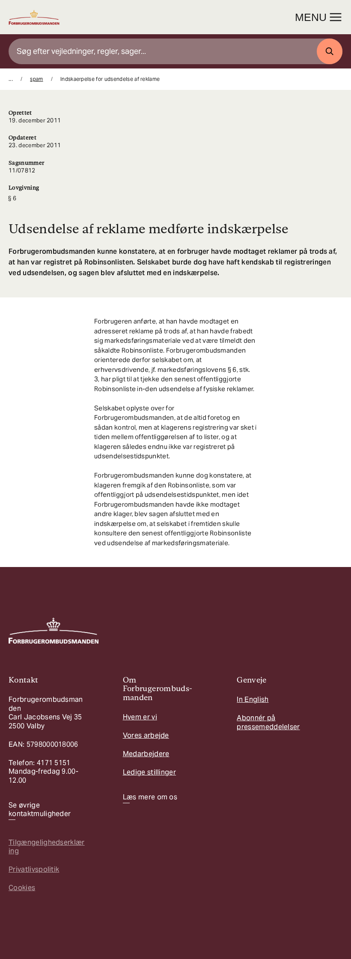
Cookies (22, 887)
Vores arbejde (146, 735)
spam (36, 79)
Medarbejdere (146, 753)
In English (252, 699)
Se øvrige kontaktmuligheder (40, 809)
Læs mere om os (150, 797)
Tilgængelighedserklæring (47, 846)
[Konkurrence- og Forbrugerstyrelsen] (34, 17)
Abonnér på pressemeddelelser (268, 722)
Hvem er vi (140, 717)
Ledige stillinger (149, 772)
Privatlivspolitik (34, 869)
